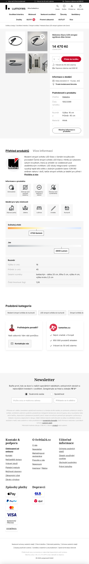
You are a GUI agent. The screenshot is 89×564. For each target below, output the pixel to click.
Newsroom (37, 464)
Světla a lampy (10, 26)
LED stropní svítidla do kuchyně (52, 313)
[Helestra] (14, 163)
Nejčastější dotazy (14, 459)
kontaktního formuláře (50, 420)
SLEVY (29, 20)
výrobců (55, 425)
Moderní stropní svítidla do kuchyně (21, 313)
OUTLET (61, 20)
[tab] (17, 151)
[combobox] (57, 7)
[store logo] (22, 7)
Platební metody (13, 467)
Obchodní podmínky (68, 462)
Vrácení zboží (12, 463)
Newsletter (37, 449)
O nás (34, 445)
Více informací (43, 150)
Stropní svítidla (34, 26)
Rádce (44, 468)
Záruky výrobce (12, 479)
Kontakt (9, 455)
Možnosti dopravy (14, 471)
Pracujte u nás (38, 460)
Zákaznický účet (13, 475)
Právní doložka (65, 466)
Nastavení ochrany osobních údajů (23, 544)
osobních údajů (47, 423)
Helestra (66, 97)
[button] (15, 63)
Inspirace (36, 468)
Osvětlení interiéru (22, 26)
